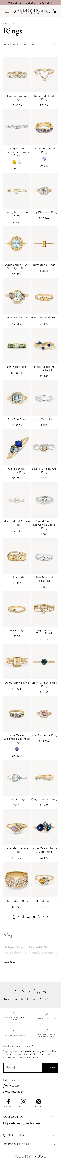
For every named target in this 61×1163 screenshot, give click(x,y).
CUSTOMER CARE (16, 1144)
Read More (9, 962)
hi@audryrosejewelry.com (22, 1123)
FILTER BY (14, 44)
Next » (43, 916)
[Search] (48, 11)
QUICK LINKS (13, 1135)
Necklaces (28, 999)
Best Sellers (48, 999)
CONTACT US (13, 1116)
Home (6, 23)
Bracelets (11, 999)
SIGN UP (50, 1067)
